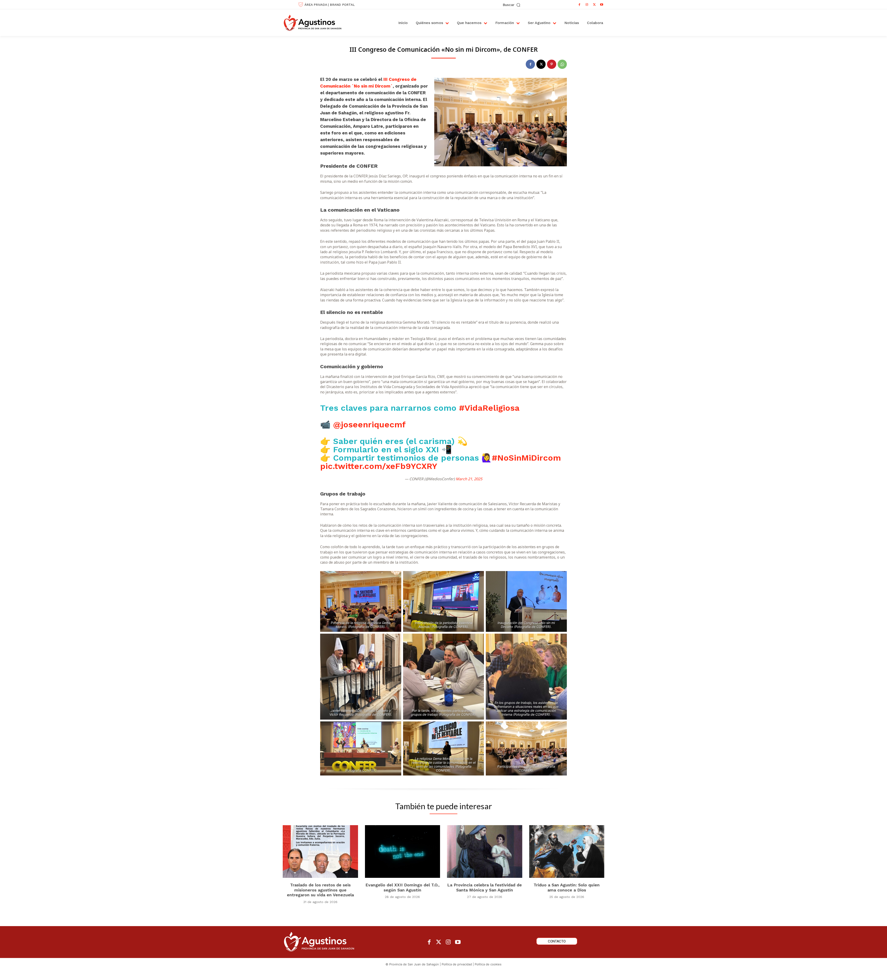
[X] (594, 4)
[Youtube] (601, 4)
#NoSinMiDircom (526, 458)
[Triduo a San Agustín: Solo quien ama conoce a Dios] (566, 851)
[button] (512, 5)
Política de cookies (488, 964)
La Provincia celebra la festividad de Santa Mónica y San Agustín (484, 887)
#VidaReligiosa (489, 408)
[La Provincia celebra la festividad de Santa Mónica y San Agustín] (484, 851)
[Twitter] (438, 942)
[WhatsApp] (562, 64)
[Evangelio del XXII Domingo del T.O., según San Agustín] (402, 851)
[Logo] (317, 22)
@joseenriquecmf (369, 424)
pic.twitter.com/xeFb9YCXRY (378, 466)
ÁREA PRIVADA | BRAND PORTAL (329, 4)
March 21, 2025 (469, 478)
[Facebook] (579, 4)
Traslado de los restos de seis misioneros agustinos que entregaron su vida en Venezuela (320, 889)
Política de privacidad (457, 964)
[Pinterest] (551, 64)
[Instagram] (586, 4)
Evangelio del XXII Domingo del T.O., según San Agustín (402, 887)
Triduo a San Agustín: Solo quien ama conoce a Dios (567, 887)
